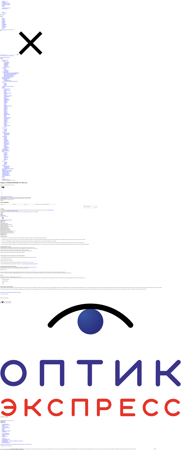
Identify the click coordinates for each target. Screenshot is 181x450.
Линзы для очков (5, 426)
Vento (5, 160)
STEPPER (5, 120)
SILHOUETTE (6, 118)
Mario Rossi (6, 108)
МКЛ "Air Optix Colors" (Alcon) (9, 76)
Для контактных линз (5, 78)
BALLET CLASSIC (7, 90)
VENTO (5, 124)
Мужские (5, 129)
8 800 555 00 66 (2, 29)
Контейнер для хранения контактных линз (11, 81)
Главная (3, 178)
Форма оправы (4, 136)
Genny (5, 103)
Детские (5, 131)
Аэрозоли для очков (5, 172)
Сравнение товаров (6, 57)
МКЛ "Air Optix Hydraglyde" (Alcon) (10, 74)
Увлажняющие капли (7, 80)
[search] (18, 54)
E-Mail (26, 204)
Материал (3, 132)
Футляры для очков (5, 174)
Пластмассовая (6, 134)
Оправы (3, 87)
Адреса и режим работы (6, 4)
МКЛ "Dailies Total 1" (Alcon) (9, 75)
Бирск (3, 20)
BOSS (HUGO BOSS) (7, 93)
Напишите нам (3, 421)
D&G (5, 97)
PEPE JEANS (6, 113)
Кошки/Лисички (6, 141)
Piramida (5, 115)
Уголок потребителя (5, 433)
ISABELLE (6, 106)
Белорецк (3, 19)
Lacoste (5, 107)
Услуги (3, 177)
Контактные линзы (5, 424)
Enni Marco (6, 100)
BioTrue (5, 83)
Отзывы (3, 436)
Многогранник (6, 143)
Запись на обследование (6, 7)
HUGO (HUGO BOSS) (7, 105)
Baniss (5, 91)
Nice (5, 158)
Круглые (5, 142)
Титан (5, 135)
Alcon (5, 69)
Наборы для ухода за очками (6, 171)
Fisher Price (6, 102)
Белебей (3, 18)
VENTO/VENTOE (7, 125)
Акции (3, 5)
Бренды (3, 176)
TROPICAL (6, 159)
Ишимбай (3, 21)
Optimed (5, 84)
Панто (5, 145)
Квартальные (6, 64)
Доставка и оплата (3, 234)
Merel (5, 110)
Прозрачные (6, 65)
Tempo (5, 122)
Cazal (5, 94)
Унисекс (5, 130)
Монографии (4, 431)
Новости (3, 6)
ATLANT (5, 89)
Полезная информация (6, 434)
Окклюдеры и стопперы (6, 173)
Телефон (14, 204)
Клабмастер (6, 140)
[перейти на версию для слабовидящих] (1, 10)
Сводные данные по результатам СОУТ (25, 444)
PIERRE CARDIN (7, 114)
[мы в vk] (2, 218)
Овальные (5, 144)
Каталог (3, 1)
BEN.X (5, 92)
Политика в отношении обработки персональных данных (9, 444)
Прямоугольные (6, 147)
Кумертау (3, 22)
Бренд (3, 82)
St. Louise (5, 119)
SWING (5, 121)
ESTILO (5, 101)
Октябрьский (4, 24)
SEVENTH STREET (7, 117)
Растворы (5, 79)
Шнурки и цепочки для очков (7, 170)
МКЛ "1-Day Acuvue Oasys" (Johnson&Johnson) (11, 72)
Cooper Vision (6, 71)
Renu (5, 85)
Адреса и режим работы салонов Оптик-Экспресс (29, 263)
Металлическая (6, 133)
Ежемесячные (6, 63)
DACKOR (5, 98)
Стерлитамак (4, 26)
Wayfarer (5, 137)
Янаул (3, 28)
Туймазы (3, 27)
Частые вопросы (5, 435)
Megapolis (5, 109)
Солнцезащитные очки (6, 150)
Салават (3, 25)
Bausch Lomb (6, 70)
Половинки (6, 146)
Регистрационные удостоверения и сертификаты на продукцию (10, 292)
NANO (5, 111)
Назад (1, 16)
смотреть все (12, 86)
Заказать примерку (3, 198)
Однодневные (6, 61)
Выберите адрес (38, 204)
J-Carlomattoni (6, 156)
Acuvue (5, 68)
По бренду (4, 67)
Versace (5, 126)
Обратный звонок (3, 55)
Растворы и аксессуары (6, 77)
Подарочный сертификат (6, 3)
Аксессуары (4, 169)
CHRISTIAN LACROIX (8, 95)
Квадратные (6, 139)
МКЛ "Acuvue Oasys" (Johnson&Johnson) (10, 73)
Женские (5, 128)
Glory (5, 104)
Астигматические (7, 66)
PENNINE (5, 112)
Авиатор (5, 138)
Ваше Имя (2, 204)
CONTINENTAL (7, 96)
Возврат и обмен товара (6, 442)
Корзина (1, 57)
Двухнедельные (6, 62)
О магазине (4, 2)
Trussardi (5, 123)
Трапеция (5, 148)
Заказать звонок (4, 8)
